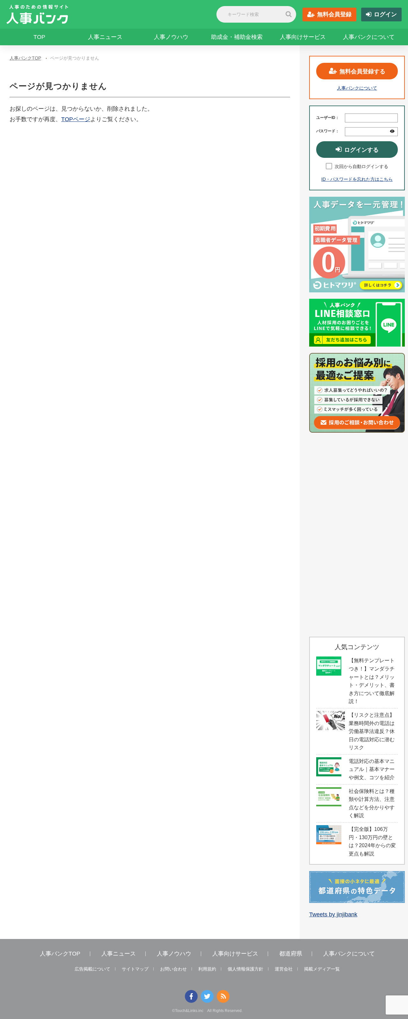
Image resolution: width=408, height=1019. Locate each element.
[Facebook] (191, 996)
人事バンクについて (369, 37)
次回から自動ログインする (361, 166)
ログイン (385, 14)
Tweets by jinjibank (333, 914)
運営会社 (284, 968)
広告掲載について (92, 968)
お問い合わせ (173, 968)
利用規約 (207, 968)
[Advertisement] (357, 534)
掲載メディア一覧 (322, 968)
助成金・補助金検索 (237, 37)
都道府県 (290, 953)
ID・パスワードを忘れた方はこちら (357, 179)
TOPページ (75, 119)
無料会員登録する (362, 71)
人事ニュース (105, 37)
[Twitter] (207, 996)
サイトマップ (135, 968)
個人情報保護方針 (245, 968)
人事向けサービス (303, 37)
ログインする (361, 150)
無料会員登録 (334, 14)
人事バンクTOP (25, 58)
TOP (39, 37)
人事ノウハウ (171, 37)
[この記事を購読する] (223, 996)
